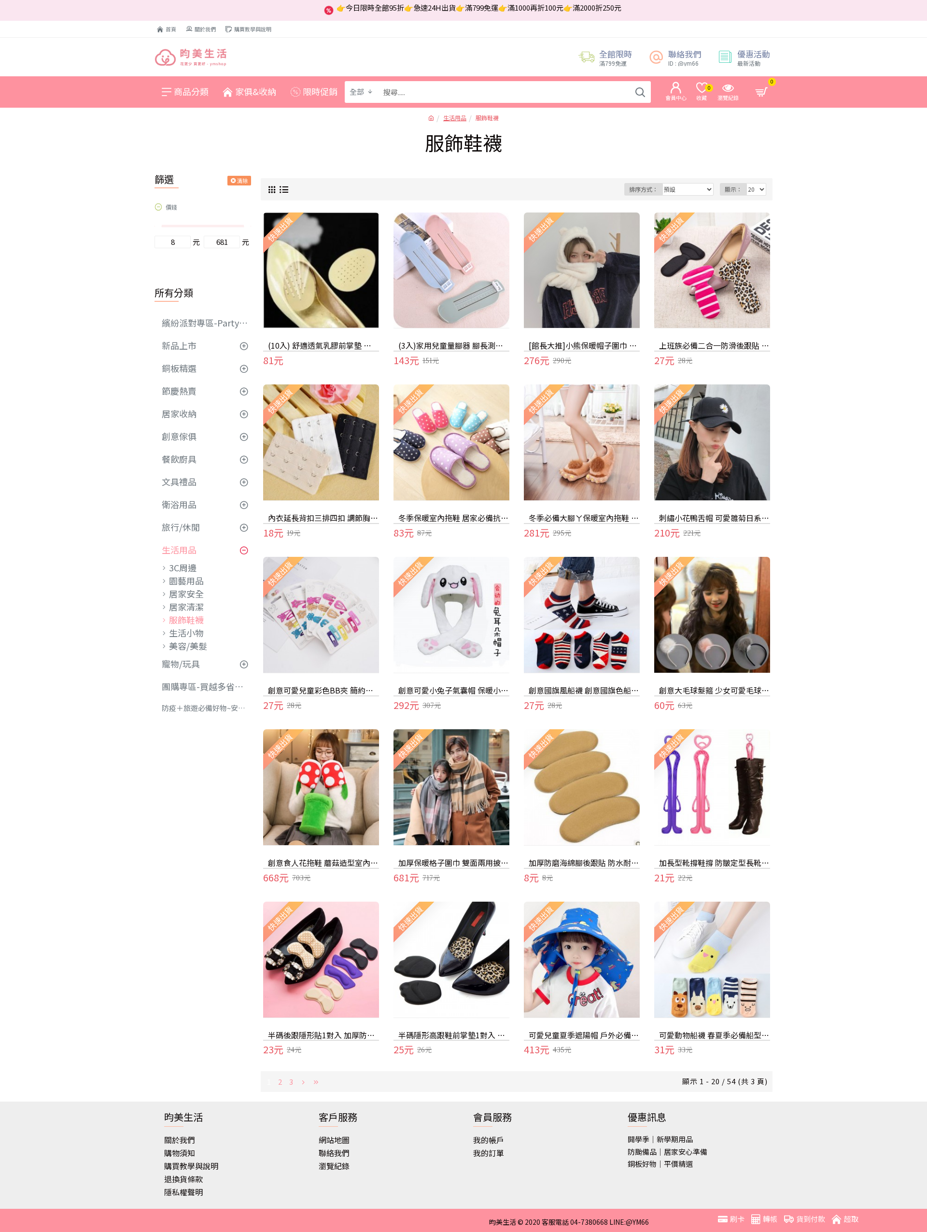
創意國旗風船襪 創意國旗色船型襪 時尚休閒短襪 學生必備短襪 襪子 (584, 690)
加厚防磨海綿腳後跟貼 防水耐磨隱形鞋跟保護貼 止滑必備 (584, 863)
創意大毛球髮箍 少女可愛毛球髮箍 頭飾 (714, 690)
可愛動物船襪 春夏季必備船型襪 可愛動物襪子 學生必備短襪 (714, 1035)
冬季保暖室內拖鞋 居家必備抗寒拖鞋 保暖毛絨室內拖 (453, 518)
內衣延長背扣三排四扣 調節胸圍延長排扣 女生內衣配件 (323, 518)
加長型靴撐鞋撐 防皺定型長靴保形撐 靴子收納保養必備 (714, 863)
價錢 (171, 207)
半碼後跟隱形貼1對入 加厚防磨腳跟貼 (323, 1035)
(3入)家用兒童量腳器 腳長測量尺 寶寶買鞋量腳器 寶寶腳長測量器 (453, 345)
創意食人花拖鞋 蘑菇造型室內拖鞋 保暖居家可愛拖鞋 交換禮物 (323, 863)
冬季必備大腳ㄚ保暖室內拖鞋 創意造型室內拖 (584, 518)
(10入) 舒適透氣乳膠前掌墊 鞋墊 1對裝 (323, 345)
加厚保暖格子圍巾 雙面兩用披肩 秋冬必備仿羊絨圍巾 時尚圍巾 (453, 863)
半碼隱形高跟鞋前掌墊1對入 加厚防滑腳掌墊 (453, 1035)
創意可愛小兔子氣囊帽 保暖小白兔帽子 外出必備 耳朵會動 (453, 690)
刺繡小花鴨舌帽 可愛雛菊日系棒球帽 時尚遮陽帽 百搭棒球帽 (714, 518)
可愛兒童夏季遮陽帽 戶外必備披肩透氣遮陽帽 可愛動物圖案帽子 (584, 1035)
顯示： (733, 189)
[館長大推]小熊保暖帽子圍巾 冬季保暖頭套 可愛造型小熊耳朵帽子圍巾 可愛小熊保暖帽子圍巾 (584, 345)
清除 (242, 180)
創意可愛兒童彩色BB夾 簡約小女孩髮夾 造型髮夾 (323, 690)
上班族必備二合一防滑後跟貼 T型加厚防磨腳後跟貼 (714, 345)
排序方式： (643, 189)
